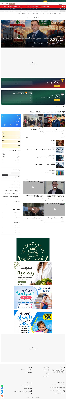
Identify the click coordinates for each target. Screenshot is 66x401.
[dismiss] (1, 1)
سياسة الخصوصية (46, 376)
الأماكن (19, 13)
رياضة (44, 13)
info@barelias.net (28, 372)
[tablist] (11, 173)
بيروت (44, 111)
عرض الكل (26, 137)
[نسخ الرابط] (2, 398)
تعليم (48, 13)
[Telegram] (2, 393)
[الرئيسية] (19, 4)
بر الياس (59, 111)
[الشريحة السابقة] (2, 34)
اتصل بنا (47, 373)
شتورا (52, 111)
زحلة (55, 111)
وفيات (33, 13)
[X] (2, 391)
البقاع (48, 111)
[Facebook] (2, 388)
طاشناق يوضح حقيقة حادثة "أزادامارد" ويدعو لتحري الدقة (34, 8)
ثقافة (37, 13)
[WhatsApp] (2, 386)
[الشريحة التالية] (64, 34)
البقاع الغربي (32, 111)
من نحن (47, 372)
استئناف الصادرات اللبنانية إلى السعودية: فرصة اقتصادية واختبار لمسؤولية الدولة (32, 6)
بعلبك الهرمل (38, 111)
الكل (63, 13)
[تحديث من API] (2, 129)
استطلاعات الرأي (44, 369)
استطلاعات (29, 13)
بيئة (40, 13)
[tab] (33, 46)
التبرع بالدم (45, 370)
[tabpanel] (11, 177)
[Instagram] (2, 396)
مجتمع (51, 13)
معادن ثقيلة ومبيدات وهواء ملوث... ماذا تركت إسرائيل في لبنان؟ (13, 8)
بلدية (55, 13)
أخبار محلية (59, 13)
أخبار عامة (23, 13)
